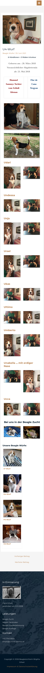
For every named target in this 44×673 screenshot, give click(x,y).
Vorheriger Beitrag (22, 556)
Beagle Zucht (8, 619)
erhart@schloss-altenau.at (13, 642)
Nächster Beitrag (22, 562)
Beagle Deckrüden (10, 622)
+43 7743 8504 (8, 639)
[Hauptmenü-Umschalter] (39, 2)
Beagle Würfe (8, 53)
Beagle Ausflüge (9, 628)
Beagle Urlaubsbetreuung (13, 625)
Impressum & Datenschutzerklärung (22, 666)
